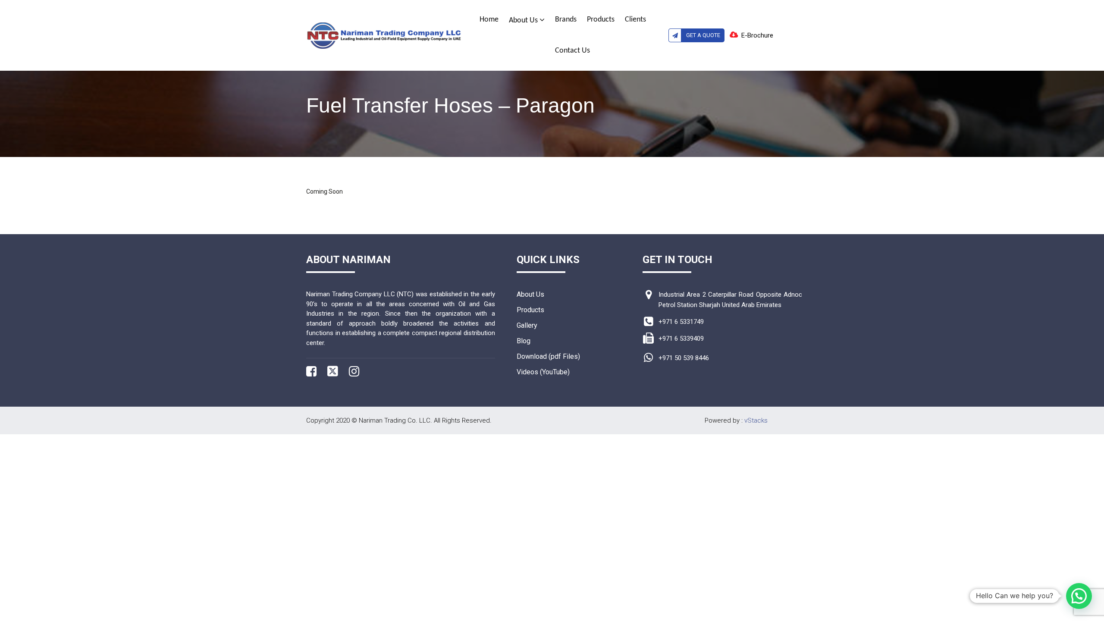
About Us (524, 20)
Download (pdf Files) (548, 356)
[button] (1079, 596)
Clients (635, 20)
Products (601, 20)
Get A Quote (703, 35)
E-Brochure (757, 35)
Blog (523, 341)
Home (489, 20)
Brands (566, 20)
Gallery (527, 325)
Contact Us (572, 51)
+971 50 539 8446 (684, 358)
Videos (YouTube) (543, 372)
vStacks (756, 420)
